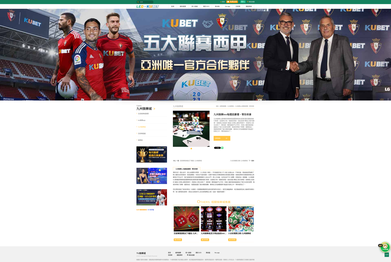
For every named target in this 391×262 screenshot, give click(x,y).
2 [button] (386, 11)
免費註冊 (233, 2)
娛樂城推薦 (223, 106)
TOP (386, 254)
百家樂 (238, 6)
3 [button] (389, 11)
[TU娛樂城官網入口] (147, 6)
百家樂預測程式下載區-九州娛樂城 (188, 160)
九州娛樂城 (231, 106)
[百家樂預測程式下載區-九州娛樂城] (186, 219)
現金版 (245, 172)
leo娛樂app (141, 120)
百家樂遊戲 (142, 133)
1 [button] (383, 11)
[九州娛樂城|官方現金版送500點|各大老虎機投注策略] (213, 219)
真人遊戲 (195, 6)
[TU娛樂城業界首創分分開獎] (151, 197)
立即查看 (178, 239)
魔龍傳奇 (249, 6)
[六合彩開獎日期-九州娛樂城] (241, 219)
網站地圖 (252, 2)
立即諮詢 (218, 138)
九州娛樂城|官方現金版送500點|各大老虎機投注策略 (213, 233)
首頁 (172, 6)
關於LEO (206, 6)
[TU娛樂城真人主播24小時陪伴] (151, 176)
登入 (243, 2)
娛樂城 (140, 140)
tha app (227, 6)
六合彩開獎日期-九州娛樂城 (241, 160)
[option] (195, 55)
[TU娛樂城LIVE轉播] (151, 154)
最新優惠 (183, 6)
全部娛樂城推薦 (143, 113)
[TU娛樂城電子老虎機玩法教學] (195, 55)
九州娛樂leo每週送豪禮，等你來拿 (187, 169)
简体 (223, 2)
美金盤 (217, 6)
